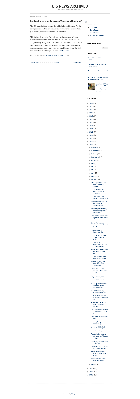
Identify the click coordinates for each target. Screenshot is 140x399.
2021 (91, 103)
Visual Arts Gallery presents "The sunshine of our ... (99, 271)
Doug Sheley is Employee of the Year (99, 342)
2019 (91, 110)
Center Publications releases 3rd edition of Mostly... (99, 225)
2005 (91, 375)
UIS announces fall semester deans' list (98, 291)
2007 (91, 368)
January (94, 365)
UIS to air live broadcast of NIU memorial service (99, 237)
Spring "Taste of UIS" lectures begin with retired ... (98, 353)
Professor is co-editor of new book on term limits (99, 251)
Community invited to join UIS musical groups (97, 65)
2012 (91, 132)
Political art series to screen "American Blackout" (98, 304)
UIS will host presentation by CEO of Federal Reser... (99, 244)
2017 (91, 116)
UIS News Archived (70, 6)
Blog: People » (95, 30)
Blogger (74, 394)
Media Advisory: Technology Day (97, 231)
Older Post (78, 62)
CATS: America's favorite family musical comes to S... (99, 311)
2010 (91, 138)
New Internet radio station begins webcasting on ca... (98, 278)
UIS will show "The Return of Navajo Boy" (99, 197)
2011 (91, 135)
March (93, 176)
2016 (91, 119)
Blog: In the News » (97, 36)
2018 (91, 113)
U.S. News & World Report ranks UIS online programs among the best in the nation (102, 88)
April (93, 173)
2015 (91, 122)
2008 (91, 145)
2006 (91, 372)
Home (56, 62)
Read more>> (64, 51)
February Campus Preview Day (97, 323)
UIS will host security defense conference (98, 257)
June (93, 167)
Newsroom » (91, 25)
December (95, 147)
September (95, 157)
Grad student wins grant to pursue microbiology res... (99, 297)
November (95, 151)
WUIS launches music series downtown (98, 359)
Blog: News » (95, 27)
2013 (91, 129)
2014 (91, 125)
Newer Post (35, 62)
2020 (91, 106)
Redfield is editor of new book (99, 318)
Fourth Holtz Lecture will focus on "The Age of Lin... (99, 336)
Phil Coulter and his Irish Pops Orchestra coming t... (99, 218)
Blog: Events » (95, 33)
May (92, 170)
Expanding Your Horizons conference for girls (99, 347)
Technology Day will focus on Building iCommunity (98, 264)
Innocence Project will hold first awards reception (98, 184)
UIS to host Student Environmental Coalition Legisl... (98, 329)
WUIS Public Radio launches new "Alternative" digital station (98, 78)
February (94, 179)
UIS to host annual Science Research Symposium (97, 191)
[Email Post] (67, 55)
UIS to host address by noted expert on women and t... (98, 285)
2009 (91, 141)
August (94, 160)
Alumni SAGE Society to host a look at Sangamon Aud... (99, 203)
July (92, 163)
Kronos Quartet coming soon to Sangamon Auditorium (99, 211)
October (94, 154)
